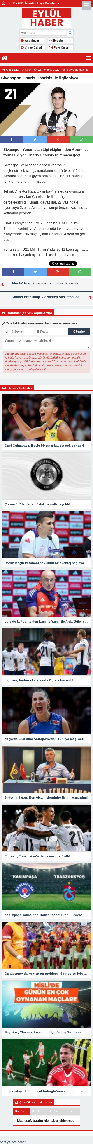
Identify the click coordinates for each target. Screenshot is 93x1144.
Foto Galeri (61, 47)
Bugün (19, 1111)
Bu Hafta (38, 1111)
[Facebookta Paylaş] (12, 139)
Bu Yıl (70, 1111)
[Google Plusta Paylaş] (58, 139)
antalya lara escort (13, 1142)
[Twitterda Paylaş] (35, 139)
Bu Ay (53, 1111)
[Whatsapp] (81, 139)
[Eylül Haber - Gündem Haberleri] (46, 17)
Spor (28, 69)
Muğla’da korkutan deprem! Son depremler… (47, 283)
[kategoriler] (88, 58)
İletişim (58, 40)
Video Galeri (33, 47)
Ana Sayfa (31, 40)
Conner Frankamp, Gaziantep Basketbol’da (45, 297)
